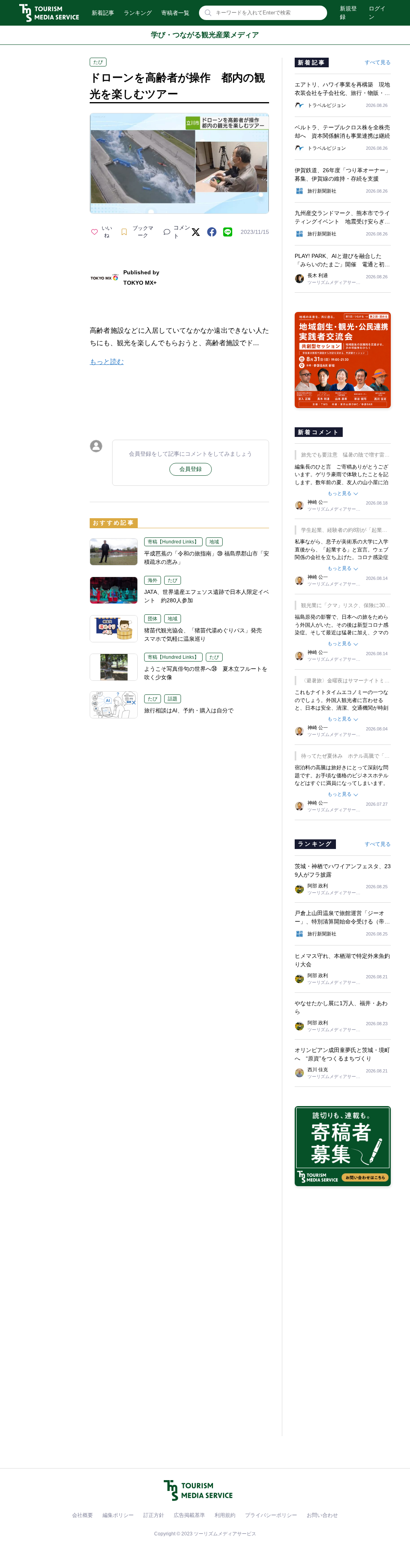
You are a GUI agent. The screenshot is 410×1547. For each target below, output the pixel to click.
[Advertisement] (179, 396)
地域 (214, 542)
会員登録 (190, 469)
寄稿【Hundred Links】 (173, 542)
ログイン (377, 12)
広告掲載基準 (189, 1515)
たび (98, 62)
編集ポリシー (118, 1515)
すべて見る (378, 62)
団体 (152, 619)
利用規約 (225, 1515)
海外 (152, 580)
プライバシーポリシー (271, 1515)
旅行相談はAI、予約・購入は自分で (188, 710)
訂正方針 (153, 1515)
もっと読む (107, 362)
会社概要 (82, 1515)
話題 (172, 699)
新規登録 (348, 12)
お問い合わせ (322, 1515)
